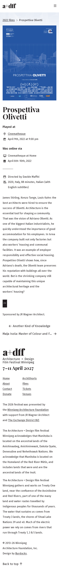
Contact (7, 388)
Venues (26, 394)
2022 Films (9, 20)
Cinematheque (17, 133)
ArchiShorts (29, 378)
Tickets (26, 388)
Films (25, 383)
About (6, 383)
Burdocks (21, 553)
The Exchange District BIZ (23, 420)
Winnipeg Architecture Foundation (28, 409)
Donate (7, 394)
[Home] (9, 6)
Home (6, 378)
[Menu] (55, 6)
